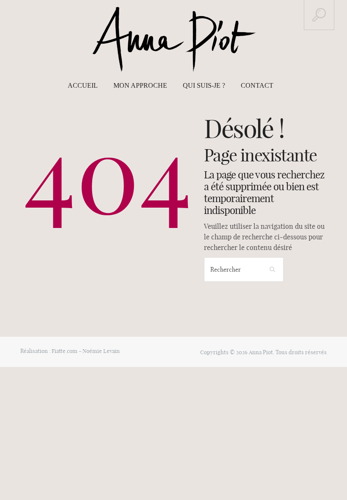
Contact (257, 85)
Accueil (83, 85)
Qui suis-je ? (204, 85)
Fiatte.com (64, 350)
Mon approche (140, 85)
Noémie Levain (101, 350)
